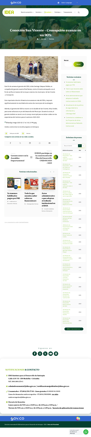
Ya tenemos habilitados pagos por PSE (73, 83)
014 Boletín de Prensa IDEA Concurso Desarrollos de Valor (66, 277)
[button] (75, 12)
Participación (49, 211)
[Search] (80, 145)
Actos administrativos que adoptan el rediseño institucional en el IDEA (74, 98)
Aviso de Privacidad (53, 424)
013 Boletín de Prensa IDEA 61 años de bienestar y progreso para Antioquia (68, 267)
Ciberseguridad (30, 204)
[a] (35, 353)
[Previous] (50, 172)
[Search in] (83, 145)
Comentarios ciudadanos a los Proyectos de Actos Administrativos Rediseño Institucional (74, 122)
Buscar (66, 60)
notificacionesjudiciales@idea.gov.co (53, 386)
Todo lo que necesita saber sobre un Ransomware (74, 90)
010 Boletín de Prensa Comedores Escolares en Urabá (67, 242)
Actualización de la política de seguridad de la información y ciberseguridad (74, 109)
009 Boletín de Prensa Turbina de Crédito (67, 235)
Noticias (28, 133)
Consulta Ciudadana (49, 209)
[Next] (53, 172)
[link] (16, 2)
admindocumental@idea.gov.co (22, 386)
